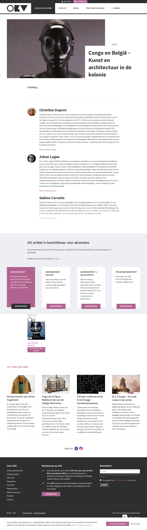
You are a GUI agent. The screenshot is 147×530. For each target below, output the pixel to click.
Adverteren (11, 481)
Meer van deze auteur (47, 149)
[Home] (17, 8)
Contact (10, 499)
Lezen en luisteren (43, 8)
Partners (10, 496)
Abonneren (81, 1)
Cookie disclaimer (40, 513)
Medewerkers (12, 489)
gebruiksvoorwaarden (121, 480)
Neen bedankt (135, 524)
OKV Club (10, 478)
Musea (76, 8)
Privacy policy (27, 513)
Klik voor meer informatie (81, 525)
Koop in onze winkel (37, 350)
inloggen (56, 259)
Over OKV (10, 485)
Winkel (117, 8)
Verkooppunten (13, 474)
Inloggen (67, 1)
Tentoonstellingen (95, 8)
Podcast (63, 8)
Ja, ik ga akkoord (118, 524)
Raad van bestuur (14, 492)
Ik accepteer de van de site (119, 480)
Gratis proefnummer (15, 471)
